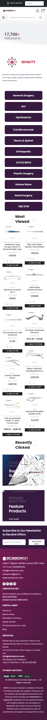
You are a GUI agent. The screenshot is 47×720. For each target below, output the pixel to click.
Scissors (12, 373)
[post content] (12, 231)
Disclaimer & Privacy (12, 618)
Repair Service (9, 622)
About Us (7, 610)
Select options (35, 344)
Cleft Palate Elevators (32, 242)
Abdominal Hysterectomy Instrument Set (15, 330)
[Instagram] (11, 583)
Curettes (12, 287)
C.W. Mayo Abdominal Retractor (34, 331)
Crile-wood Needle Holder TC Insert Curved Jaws (12, 420)
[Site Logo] (9, 11)
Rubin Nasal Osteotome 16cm (34, 288)
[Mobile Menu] (5, 17)
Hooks (35, 409)
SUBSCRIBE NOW (36, 543)
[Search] (40, 18)
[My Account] (37, 10)
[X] (7, 583)
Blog (5, 629)
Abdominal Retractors (32, 328)
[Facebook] (4, 583)
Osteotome (34, 285)
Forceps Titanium (13, 242)
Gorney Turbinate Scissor (12, 376)
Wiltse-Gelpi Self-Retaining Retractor (34, 369)
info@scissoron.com (13, 570)
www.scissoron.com (13, 577)
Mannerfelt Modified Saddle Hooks (34, 412)
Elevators (42, 242)
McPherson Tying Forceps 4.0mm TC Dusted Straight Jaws (12, 246)
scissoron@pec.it (11, 574)
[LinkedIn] (14, 583)
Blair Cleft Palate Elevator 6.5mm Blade (34, 245)
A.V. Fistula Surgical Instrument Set (14, 416)
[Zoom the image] (15, 558)
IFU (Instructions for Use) (14, 625)
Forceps (5, 242)
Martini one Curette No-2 (12, 290)
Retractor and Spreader (32, 366)
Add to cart (14, 265)
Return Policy (8, 614)
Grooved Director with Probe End (12, 333)
